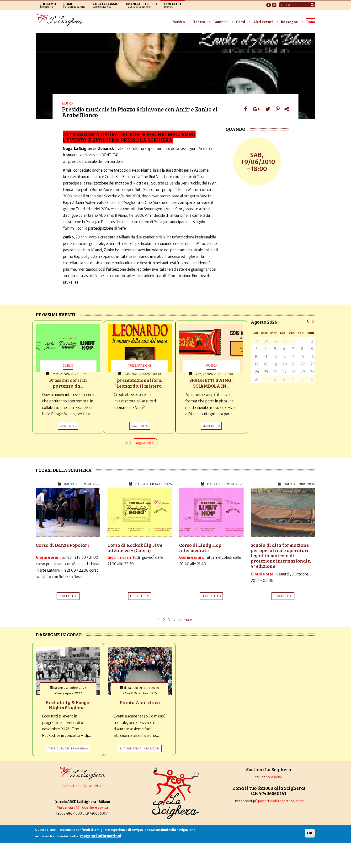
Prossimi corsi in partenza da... (68, 383)
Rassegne (289, 22)
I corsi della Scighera (64, 470)
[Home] (61, 19)
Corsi (240, 22)
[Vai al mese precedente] (307, 321)
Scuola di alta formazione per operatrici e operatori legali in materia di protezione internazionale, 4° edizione (281, 555)
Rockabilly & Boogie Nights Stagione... (68, 705)
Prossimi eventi (55, 314)
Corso (68, 365)
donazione (274, 777)
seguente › (144, 443)
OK (310, 833)
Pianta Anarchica (140, 702)
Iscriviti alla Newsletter (83, 785)
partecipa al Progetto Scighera (281, 801)
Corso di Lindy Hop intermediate (200, 547)
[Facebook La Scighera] (268, 3)
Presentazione (139, 365)
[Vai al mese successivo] (312, 321)
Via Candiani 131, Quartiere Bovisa (82, 808)
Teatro (199, 22)
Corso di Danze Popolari (62, 545)
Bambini (220, 22)
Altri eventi (263, 22)
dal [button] (82, 484)
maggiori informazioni (100, 836)
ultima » (185, 620)
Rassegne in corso (59, 634)
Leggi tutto (68, 596)
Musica (179, 22)
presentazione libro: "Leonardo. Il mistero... (140, 383)
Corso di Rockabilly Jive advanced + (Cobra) (134, 547)
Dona (310, 22)
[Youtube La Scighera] (274, 3)
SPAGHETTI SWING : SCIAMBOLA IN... (211, 383)
